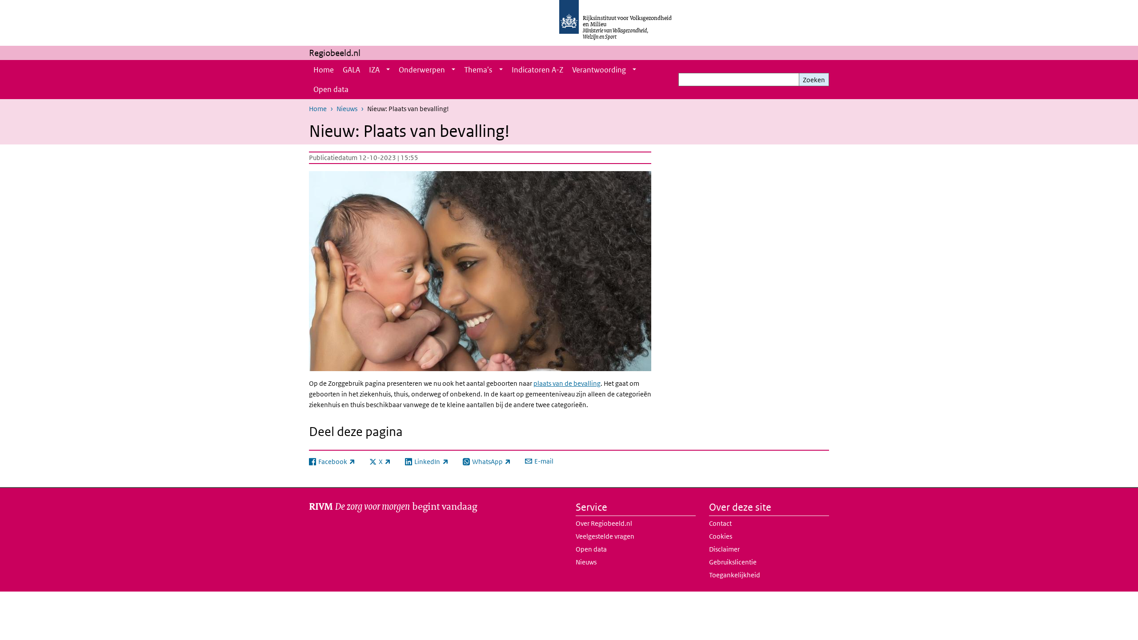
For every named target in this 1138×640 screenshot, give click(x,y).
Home (323, 70)
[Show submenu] (388, 70)
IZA (374, 70)
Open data (331, 89)
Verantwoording (599, 70)
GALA (351, 70)
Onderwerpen (422, 70)
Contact (720, 523)
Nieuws (347, 108)
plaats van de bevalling (567, 383)
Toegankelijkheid (734, 575)
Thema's (478, 70)
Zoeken (814, 80)
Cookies (720, 536)
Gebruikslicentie (733, 562)
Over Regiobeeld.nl (604, 523)
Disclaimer (724, 549)
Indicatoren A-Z (537, 70)
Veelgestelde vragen (605, 536)
